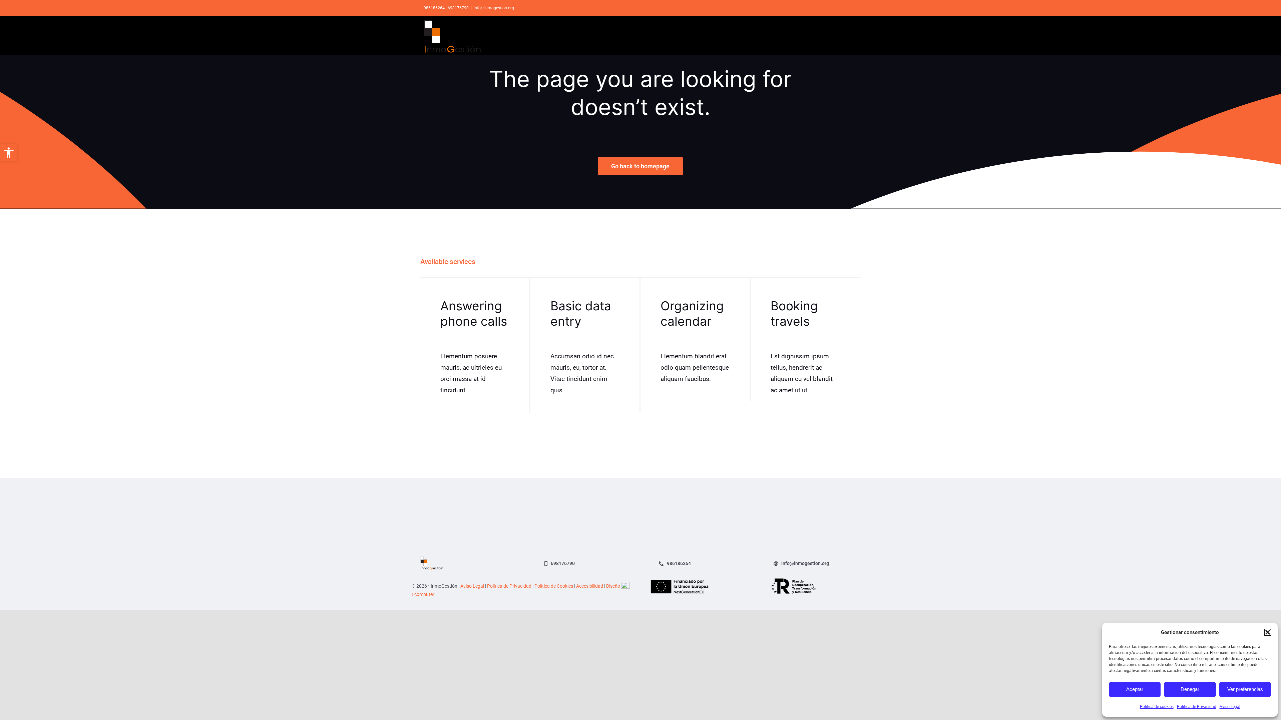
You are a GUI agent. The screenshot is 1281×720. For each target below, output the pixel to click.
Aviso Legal (1230, 706)
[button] (8, 152)
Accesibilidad (589, 586)
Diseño (613, 586)
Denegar (1190, 689)
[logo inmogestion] (431, 559)
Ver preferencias (1245, 689)
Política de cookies (1157, 706)
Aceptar (1134, 689)
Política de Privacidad (1196, 706)
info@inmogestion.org (494, 8)
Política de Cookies (553, 586)
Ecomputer (423, 594)
